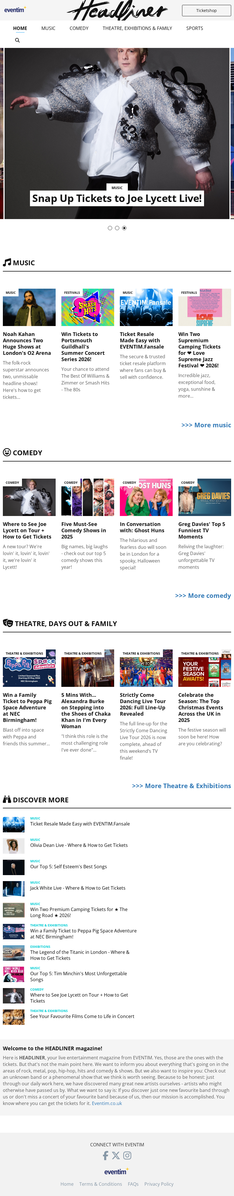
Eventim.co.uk (107, 1103)
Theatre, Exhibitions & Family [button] (137, 28)
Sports (194, 28)
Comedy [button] (79, 28)
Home (20, 28)
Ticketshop (206, 10)
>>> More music (206, 424)
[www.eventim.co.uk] (117, 1170)
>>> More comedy (203, 595)
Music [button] (48, 28)
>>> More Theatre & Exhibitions (181, 785)
